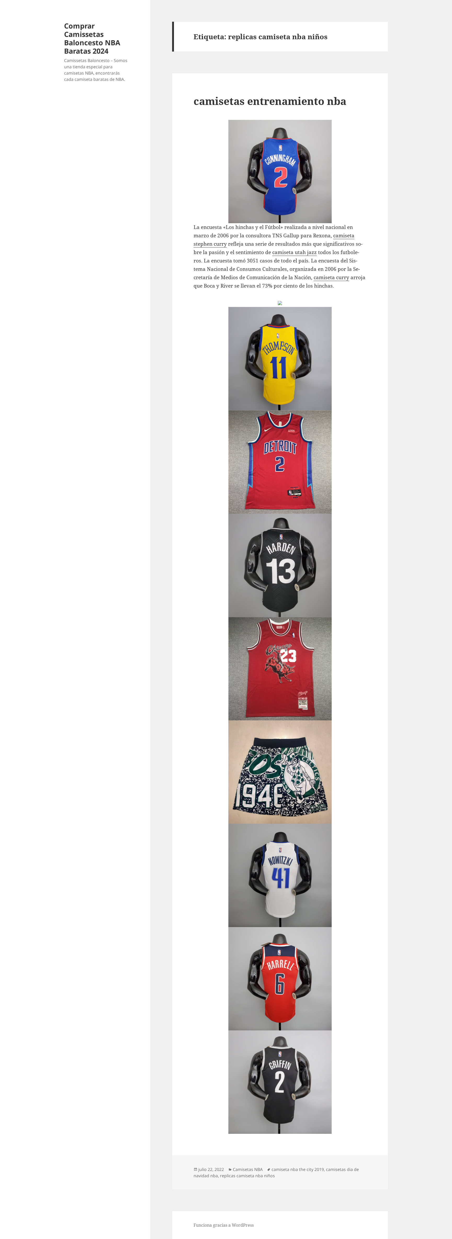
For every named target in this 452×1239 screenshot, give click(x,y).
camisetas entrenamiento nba (270, 101)
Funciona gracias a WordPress (224, 1225)
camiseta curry (331, 277)
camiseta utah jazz (294, 252)
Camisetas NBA (248, 1169)
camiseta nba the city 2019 (298, 1169)
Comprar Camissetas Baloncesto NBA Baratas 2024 (92, 38)
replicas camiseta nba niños (247, 1176)
